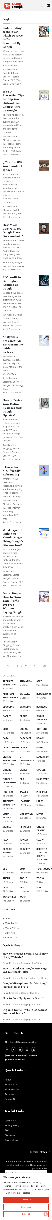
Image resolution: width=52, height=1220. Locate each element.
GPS (22, 779)
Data (14, 318)
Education (42, 757)
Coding (18, 314)
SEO (13, 80)
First (7, 666)
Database (25, 738)
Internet (15, 73)
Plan (5, 839)
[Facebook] (7, 1049)
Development (11, 747)
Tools (5, 389)
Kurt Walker (7, 315)
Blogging (7, 140)
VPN (22, 887)
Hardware (42, 779)
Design (40, 738)
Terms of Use (12, 1140)
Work (23, 896)
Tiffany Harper (9, 642)
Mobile (7, 827)
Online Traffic (9, 652)
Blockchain (43, 694)
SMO (22, 869)
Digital (16, 210)
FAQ (7, 1130)
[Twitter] (13, 1049)
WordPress (10, 896)
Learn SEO (10, 1120)
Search (6, 76)
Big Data (25, 694)
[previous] (12, 666)
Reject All (26, 1214)
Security (25, 849)
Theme (7, 878)
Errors (7, 769)
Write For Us (11, 923)
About (8, 918)
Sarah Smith (8, 571)
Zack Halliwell (8, 445)
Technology (18, 266)
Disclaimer (10, 1135)
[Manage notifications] (46, 1214)
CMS (5, 729)
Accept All (26, 1200)
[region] (26, 1196)
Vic (4, 262)
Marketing (8, 147)
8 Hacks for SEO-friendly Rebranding (12, 470)
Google (6, 73)
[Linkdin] (20, 1049)
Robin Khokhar (9, 69)
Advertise (10, 932)
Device (24, 747)
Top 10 (40, 878)
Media (39, 814)
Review (24, 839)
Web (18, 80)
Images (24, 792)
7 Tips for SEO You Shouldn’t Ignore (12, 166)
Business (17, 381)
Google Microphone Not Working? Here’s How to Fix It (25, 985)
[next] (39, 666)
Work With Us (12, 928)
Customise (26, 1207)
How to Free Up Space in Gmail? (23, 998)
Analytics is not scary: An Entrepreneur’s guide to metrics (13, 344)
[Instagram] (27, 1049)
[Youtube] (33, 1049)
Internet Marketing (12, 143)
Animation (26, 681)
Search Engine (10, 582)
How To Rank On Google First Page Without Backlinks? (25, 970)
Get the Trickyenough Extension (22, 1055)
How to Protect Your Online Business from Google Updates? (13, 408)
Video (6, 887)
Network (25, 827)
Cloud (23, 716)
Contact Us (11, 937)
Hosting (8, 792)
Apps (10, 262)
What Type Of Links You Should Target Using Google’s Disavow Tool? (13, 537)
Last (44, 666)
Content (7, 318)
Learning (25, 801)
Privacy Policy (12, 1125)
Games (23, 769)
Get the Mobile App (16, 1059)
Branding (25, 706)
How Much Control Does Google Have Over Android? (13, 230)
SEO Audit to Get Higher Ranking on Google (12, 283)
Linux (39, 801)
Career (7, 716)
